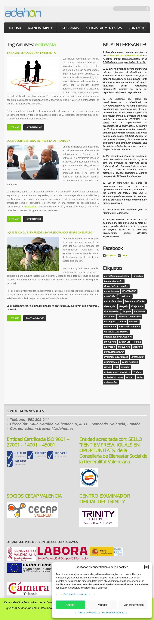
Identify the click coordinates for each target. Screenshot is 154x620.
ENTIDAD (14, 28)
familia (122, 321)
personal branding (114, 352)
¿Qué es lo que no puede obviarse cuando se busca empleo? (50, 232)
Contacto (137, 28)
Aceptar (70, 604)
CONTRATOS (129, 291)
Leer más (14, 127)
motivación (124, 347)
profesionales (111, 362)
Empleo (127, 311)
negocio (137, 347)
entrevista (109, 316)
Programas (69, 28)
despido (123, 306)
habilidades (30, 206)
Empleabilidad (111, 311)
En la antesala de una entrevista (31, 52)
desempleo (110, 306)
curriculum (125, 296)
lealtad (137, 342)
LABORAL (124, 342)
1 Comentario (33, 219)
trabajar (125, 367)
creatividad (110, 296)
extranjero (109, 321)
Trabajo (137, 372)
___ (63, 548)
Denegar (102, 604)
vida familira (110, 382)
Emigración (137, 306)
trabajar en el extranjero (117, 372)
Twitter (124, 255)
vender (130, 377)
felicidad (133, 321)
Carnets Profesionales (116, 286)
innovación (110, 342)
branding (138, 276)
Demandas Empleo (135, 301)
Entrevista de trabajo (130, 316)
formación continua (129, 326)
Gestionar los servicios (75, 594)
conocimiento (111, 291)
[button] (146, 567)
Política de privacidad (113, 612)
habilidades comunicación (118, 336)
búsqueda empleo (113, 281)
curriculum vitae (113, 301)
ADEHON (111, 255)
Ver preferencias (134, 604)
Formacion (110, 326)
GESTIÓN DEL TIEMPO (116, 331)
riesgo (107, 367)
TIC (116, 367)
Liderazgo (109, 347)
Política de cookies (87, 612)
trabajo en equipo (113, 377)
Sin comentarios (35, 318)
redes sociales (130, 362)
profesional (137, 357)
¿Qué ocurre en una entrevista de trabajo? (38, 140)
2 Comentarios (34, 127)
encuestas (139, 311)
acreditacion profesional (117, 276)
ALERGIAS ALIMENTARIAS (104, 28)
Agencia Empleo (41, 28)
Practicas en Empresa (116, 357)
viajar (140, 377)
